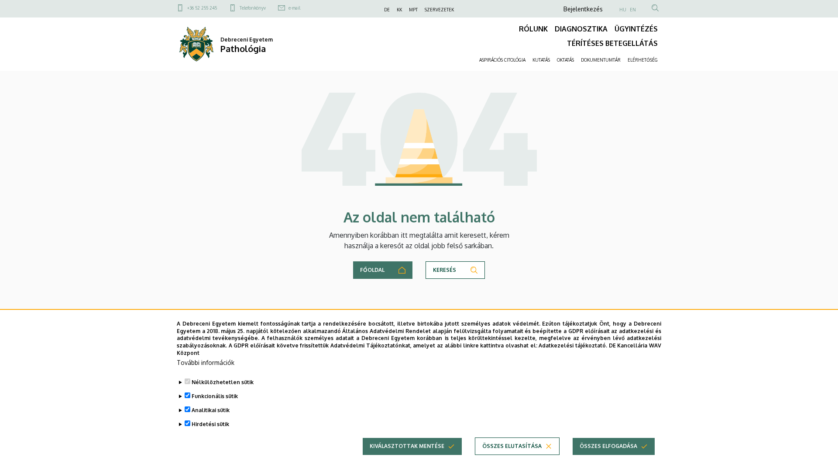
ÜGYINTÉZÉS (636, 28)
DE (387, 9)
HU (622, 9)
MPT (413, 9)
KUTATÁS (541, 59)
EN (633, 9)
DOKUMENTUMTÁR (601, 59)
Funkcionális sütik (215, 396)
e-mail (294, 7)
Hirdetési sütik (210, 424)
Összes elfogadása (608, 446)
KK (399, 9)
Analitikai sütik (211, 410)
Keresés (444, 270)
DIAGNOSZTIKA (581, 28)
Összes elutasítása (512, 446)
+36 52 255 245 (202, 7)
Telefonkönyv (253, 7)
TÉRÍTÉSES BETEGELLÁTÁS (612, 43)
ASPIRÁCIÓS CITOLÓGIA (502, 59)
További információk (205, 362)
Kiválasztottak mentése (407, 446)
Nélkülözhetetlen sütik (223, 382)
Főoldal (372, 270)
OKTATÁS (565, 59)
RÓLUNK (533, 28)
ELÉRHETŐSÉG (643, 59)
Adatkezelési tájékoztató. (573, 345)
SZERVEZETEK (439, 9)
